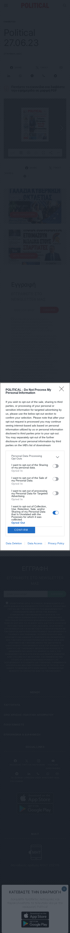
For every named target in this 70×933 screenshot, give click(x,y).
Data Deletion (14, 543)
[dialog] (35, 466)
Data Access (35, 543)
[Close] (62, 390)
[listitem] (35, 457)
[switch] (56, 466)
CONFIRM (21, 530)
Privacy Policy (56, 543)
